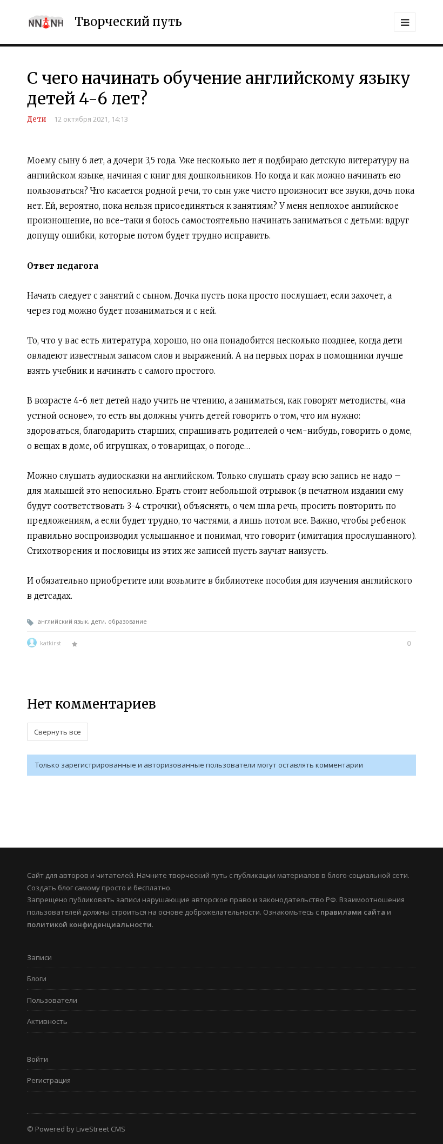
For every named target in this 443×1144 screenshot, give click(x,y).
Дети (36, 119)
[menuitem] (221, 961)
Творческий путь (128, 21)
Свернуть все (57, 732)
